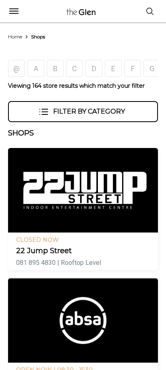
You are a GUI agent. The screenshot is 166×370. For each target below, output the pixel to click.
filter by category (89, 111)
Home (15, 37)
